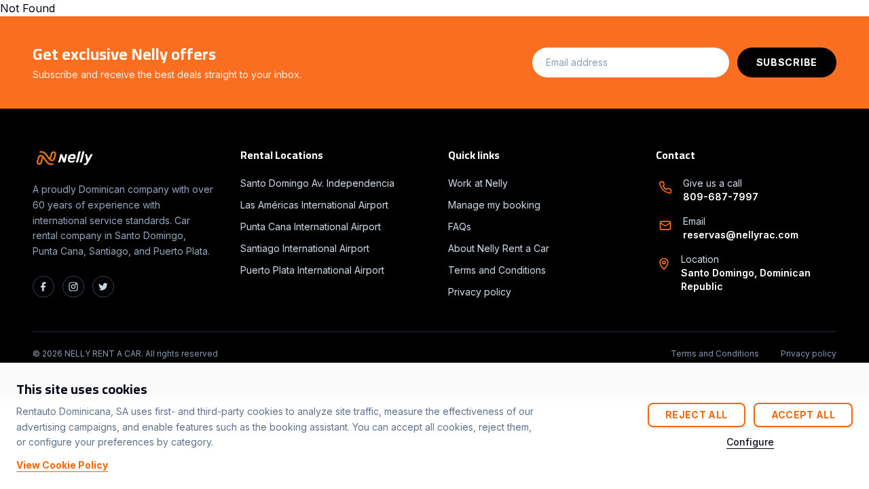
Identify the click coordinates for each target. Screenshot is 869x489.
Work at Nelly (478, 183)
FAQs (459, 226)
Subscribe (786, 62)
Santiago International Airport (304, 248)
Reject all (696, 414)
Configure (750, 442)
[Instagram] (73, 286)
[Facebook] (43, 286)
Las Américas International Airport (314, 205)
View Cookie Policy (62, 465)
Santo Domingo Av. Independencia (317, 183)
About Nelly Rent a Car (498, 248)
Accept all (803, 414)
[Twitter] (103, 286)
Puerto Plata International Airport (312, 270)
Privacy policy (479, 291)
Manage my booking (494, 205)
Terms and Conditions (497, 270)
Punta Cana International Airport (310, 226)
